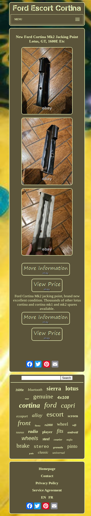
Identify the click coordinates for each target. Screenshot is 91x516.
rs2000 (49, 425)
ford (50, 405)
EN (43, 497)
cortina (29, 405)
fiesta (37, 425)
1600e (19, 390)
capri (68, 405)
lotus (72, 388)
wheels (30, 438)
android (73, 432)
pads (31, 453)
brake (23, 445)
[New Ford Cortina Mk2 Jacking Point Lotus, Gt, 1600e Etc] (47, 81)
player (47, 432)
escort (55, 414)
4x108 (63, 397)
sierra (54, 388)
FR (50, 497)
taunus (20, 432)
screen (73, 416)
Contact (47, 476)
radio (33, 431)
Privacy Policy (47, 483)
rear (27, 398)
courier (58, 439)
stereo (41, 446)
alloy (37, 415)
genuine (43, 396)
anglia (69, 439)
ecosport (22, 416)
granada (58, 447)
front (24, 423)
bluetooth (35, 389)
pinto (72, 446)
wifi (74, 425)
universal (58, 452)
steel (46, 439)
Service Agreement (47, 490)
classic (43, 452)
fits (60, 431)
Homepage (47, 469)
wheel (62, 424)
